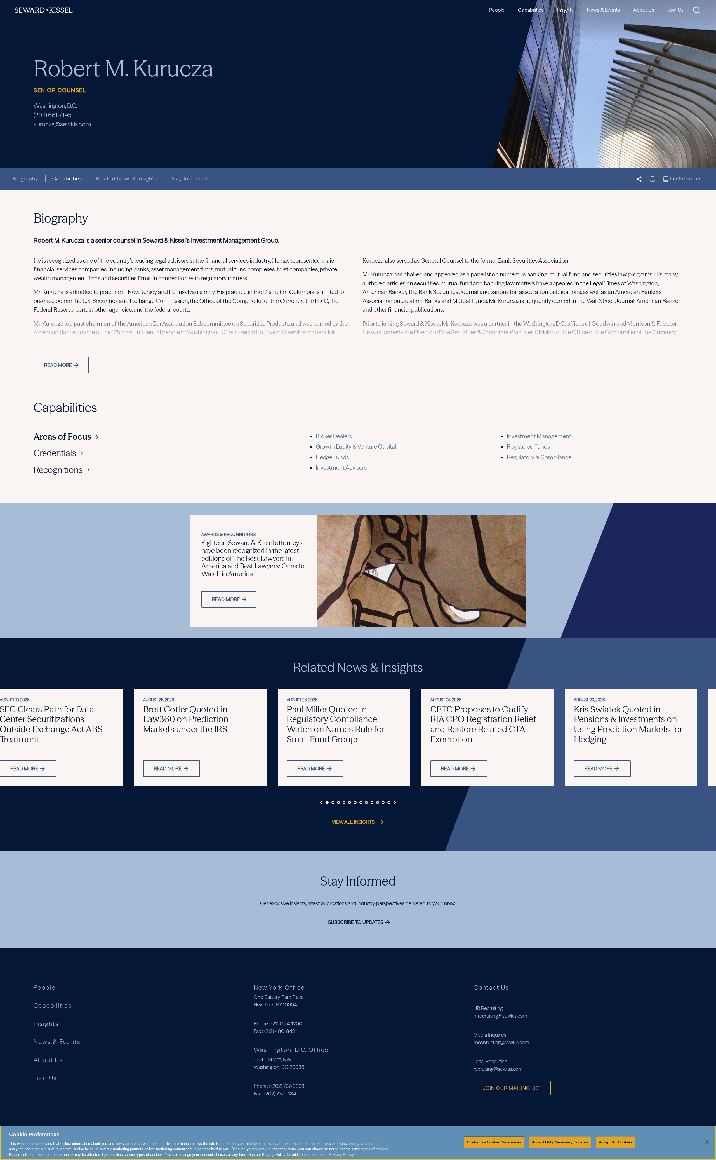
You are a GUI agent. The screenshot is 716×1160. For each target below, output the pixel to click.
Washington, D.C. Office (291, 1049)
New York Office (279, 987)
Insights (565, 10)
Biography (25, 178)
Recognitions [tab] (58, 470)
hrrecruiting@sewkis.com (500, 1016)
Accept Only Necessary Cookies (560, 1142)
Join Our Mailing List (512, 1088)
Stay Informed (189, 178)
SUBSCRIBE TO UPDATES (356, 922)
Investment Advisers (341, 467)
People (497, 10)
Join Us (676, 10)
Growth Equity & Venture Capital (356, 446)
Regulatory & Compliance (539, 457)
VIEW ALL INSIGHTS (354, 822)
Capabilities (530, 10)
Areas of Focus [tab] (62, 437)
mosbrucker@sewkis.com (501, 1042)
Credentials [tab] (55, 453)
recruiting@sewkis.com (498, 1069)
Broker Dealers (334, 436)
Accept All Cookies (615, 1142)
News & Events (603, 10)
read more (226, 599)
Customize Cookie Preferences (494, 1142)
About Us (643, 10)
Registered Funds (528, 446)
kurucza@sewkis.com (62, 124)
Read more (168, 768)
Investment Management (539, 436)
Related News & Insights (126, 178)
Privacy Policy (341, 1154)
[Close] (707, 1142)
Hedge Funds (332, 457)
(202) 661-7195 (52, 115)
